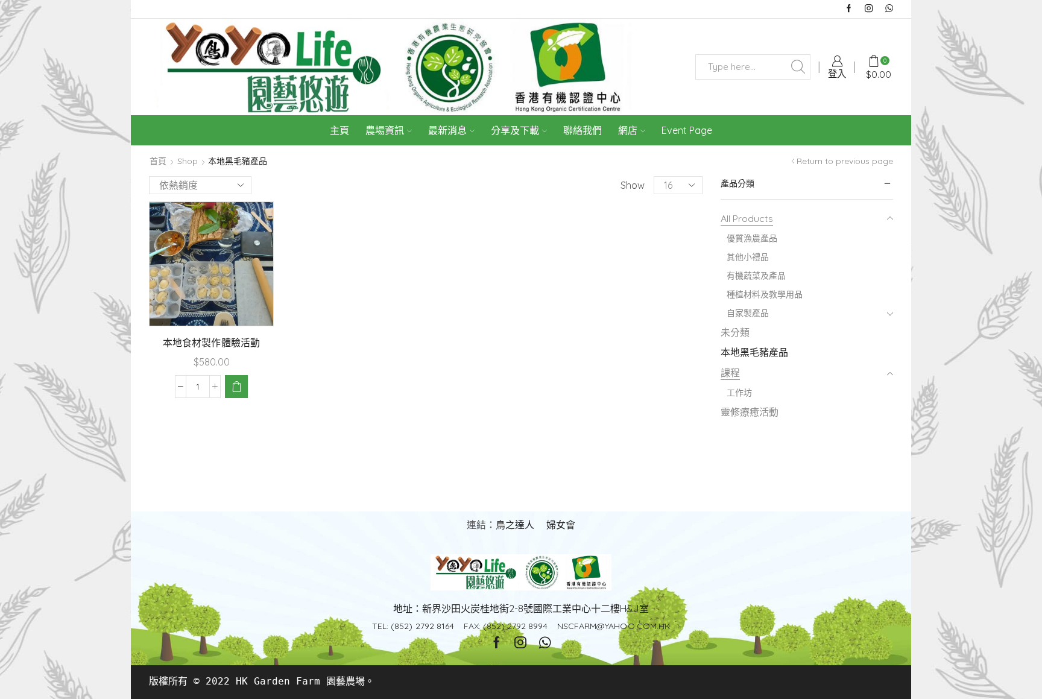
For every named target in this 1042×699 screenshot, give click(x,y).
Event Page (687, 130)
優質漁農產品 (752, 238)
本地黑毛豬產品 (754, 352)
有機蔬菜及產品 (756, 275)
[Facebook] (849, 9)
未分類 (735, 332)
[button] (236, 386)
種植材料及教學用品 (765, 294)
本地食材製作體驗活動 (211, 343)
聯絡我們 (582, 130)
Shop (187, 161)
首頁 (158, 161)
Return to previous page (845, 161)
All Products (747, 218)
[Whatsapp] (889, 9)
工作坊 (739, 392)
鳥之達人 (515, 525)
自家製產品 (748, 313)
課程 (730, 373)
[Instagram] (869, 9)
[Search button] (798, 67)
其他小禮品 (748, 256)
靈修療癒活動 (749, 412)
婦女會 (560, 525)
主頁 (339, 130)
